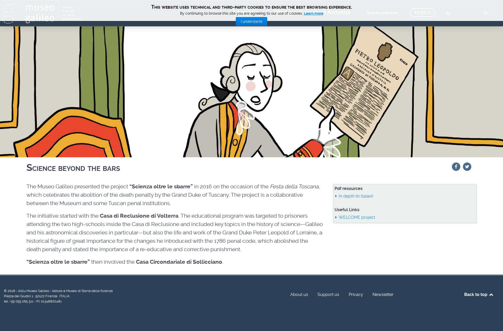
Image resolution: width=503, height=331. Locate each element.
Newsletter (383, 294)
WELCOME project (357, 217)
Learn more (313, 13)
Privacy (356, 294)
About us (299, 294)
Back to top (476, 294)
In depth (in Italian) (356, 196)
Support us (328, 294)
